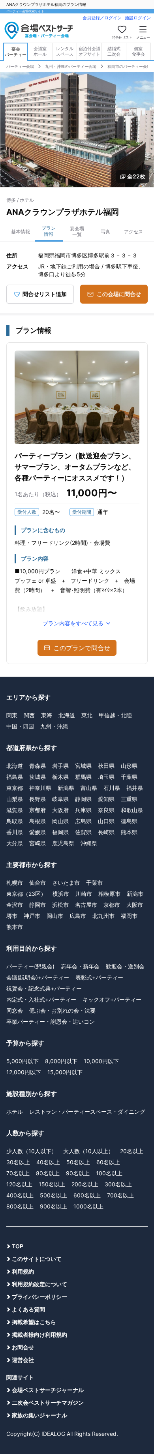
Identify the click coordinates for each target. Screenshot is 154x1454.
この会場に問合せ (119, 294)
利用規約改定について (39, 1284)
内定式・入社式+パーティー (41, 999)
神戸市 (32, 915)
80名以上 (48, 1173)
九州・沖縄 (54, 726)
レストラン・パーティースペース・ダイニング (87, 1111)
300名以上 (118, 1184)
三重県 (129, 798)
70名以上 (18, 1173)
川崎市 (83, 893)
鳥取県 (14, 821)
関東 (11, 715)
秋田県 (106, 765)
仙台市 (37, 882)
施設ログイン (138, 18)
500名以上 (53, 1195)
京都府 (37, 810)
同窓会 (14, 1010)
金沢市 (14, 904)
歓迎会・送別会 (125, 966)
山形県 (129, 765)
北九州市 (103, 915)
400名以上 (20, 1195)
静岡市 (37, 904)
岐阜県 (60, 798)
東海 (46, 715)
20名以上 (131, 1151)
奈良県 (106, 810)
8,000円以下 (61, 1061)
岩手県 (60, 765)
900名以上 (53, 1206)
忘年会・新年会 (80, 966)
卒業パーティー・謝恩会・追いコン (50, 1021)
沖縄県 (89, 843)
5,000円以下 (22, 1061)
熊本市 (14, 926)
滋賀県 (14, 810)
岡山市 (55, 915)
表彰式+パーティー (99, 977)
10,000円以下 (101, 1061)
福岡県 (60, 832)
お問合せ (23, 1347)
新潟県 (66, 787)
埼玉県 (106, 776)
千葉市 (94, 882)
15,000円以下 (65, 1072)
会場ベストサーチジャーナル (48, 1389)
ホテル (14, 1111)
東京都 (14, 787)
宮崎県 (37, 843)
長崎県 (106, 832)
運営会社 (23, 1359)
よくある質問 (28, 1309)
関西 (29, 715)
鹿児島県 (63, 843)
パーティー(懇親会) (30, 966)
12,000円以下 (23, 1072)
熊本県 (129, 832)
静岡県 (83, 798)
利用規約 (23, 1271)
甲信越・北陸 (115, 715)
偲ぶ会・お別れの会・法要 (62, 1010)
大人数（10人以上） (88, 1151)
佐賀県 (83, 832)
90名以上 (78, 1173)
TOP (17, 1246)
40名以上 (48, 1162)
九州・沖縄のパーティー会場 (70, 66)
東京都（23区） (26, 893)
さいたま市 (66, 882)
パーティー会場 (20, 66)
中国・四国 (20, 726)
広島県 (83, 821)
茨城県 (37, 776)
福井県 (134, 787)
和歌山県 (132, 810)
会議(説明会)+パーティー (37, 977)
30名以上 (18, 1162)
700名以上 (120, 1195)
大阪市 (134, 904)
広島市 (77, 915)
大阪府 (60, 810)
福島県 (14, 776)
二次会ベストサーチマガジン (48, 1402)
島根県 (37, 821)
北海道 (66, 715)
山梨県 (14, 798)
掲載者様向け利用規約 (39, 1334)
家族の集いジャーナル (39, 1415)
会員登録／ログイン (102, 18)
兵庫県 (83, 810)
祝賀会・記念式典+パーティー (44, 988)
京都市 (111, 904)
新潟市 (135, 893)
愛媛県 (37, 832)
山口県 (106, 821)
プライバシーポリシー (39, 1296)
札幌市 (14, 882)
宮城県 (83, 765)
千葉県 (129, 776)
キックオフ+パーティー (112, 999)
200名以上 (84, 1184)
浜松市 (60, 904)
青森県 (37, 765)
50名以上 (78, 1162)
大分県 (14, 843)
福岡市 (129, 915)
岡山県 (60, 821)
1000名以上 (88, 1206)
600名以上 (87, 1195)
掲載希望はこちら (34, 1322)
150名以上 (52, 1184)
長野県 (37, 798)
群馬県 (83, 776)
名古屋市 (86, 904)
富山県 (89, 787)
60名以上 (108, 1162)
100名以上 (109, 1173)
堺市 (11, 915)
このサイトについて (37, 1258)
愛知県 (106, 798)
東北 (86, 715)
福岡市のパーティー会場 (129, 66)
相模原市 (109, 893)
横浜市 (61, 893)
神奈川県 (40, 787)
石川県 (111, 787)
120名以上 (19, 1184)
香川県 (14, 832)
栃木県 (60, 776)
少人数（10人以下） (31, 1151)
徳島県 (129, 821)
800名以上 (20, 1206)
